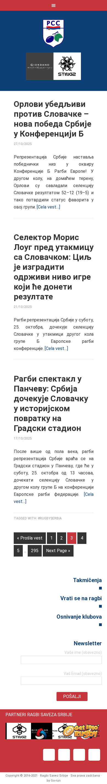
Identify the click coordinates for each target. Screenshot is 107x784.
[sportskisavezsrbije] (46, 737)
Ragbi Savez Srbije (53, 33)
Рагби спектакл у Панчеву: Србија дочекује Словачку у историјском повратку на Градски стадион (51, 403)
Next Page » (58, 550)
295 (34, 550)
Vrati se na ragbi (81, 598)
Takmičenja (87, 580)
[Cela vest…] (48, 207)
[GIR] (80, 737)
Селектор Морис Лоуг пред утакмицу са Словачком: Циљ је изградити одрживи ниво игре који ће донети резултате (54, 266)
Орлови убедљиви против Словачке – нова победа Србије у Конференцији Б (52, 118)
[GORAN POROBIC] (42, 144)
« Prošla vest (30, 538)
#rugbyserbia (50, 518)
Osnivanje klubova (79, 616)
